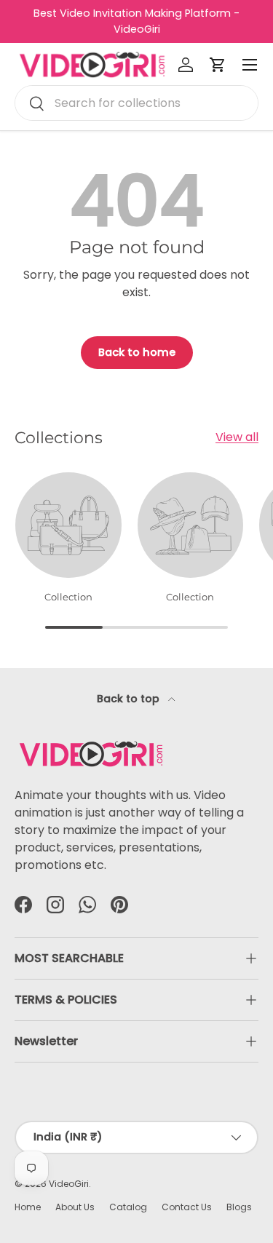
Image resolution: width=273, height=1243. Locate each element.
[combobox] (136, 103)
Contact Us (187, 1207)
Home (28, 1207)
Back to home (136, 352)
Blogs (239, 1207)
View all (236, 437)
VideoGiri (69, 1184)
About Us (75, 1207)
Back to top (129, 698)
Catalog (128, 1207)
